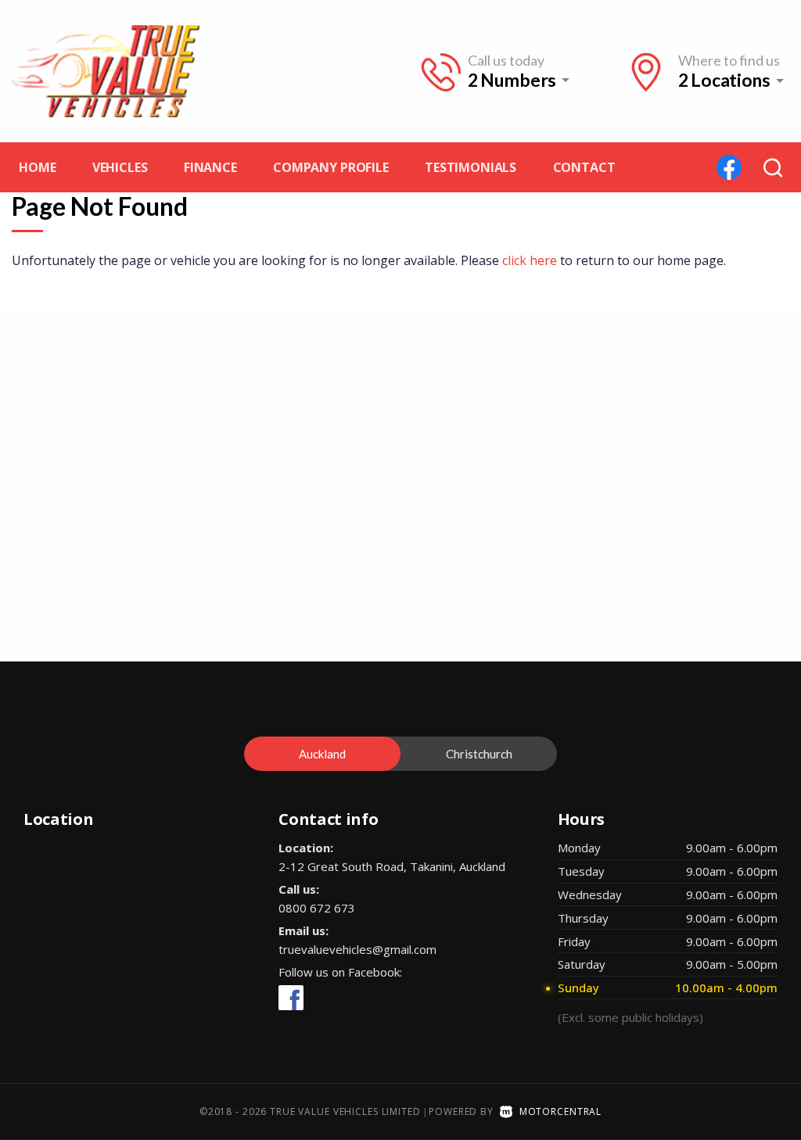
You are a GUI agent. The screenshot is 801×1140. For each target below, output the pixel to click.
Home (37, 167)
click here (529, 260)
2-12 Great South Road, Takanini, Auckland (391, 866)
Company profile (331, 167)
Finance (210, 167)
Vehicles (120, 167)
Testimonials (470, 167)
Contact (584, 167)
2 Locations (724, 80)
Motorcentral (560, 1111)
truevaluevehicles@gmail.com (357, 949)
